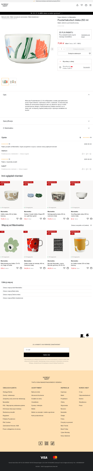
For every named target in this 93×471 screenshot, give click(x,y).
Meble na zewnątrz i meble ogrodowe (42, 412)
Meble (33, 409)
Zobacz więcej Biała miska (11, 291)
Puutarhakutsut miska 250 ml (9, 18)
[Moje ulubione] (82, 5)
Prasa (80, 405)
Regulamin (6, 415)
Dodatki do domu (36, 398)
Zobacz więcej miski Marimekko (12, 287)
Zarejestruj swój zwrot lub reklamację (14, 398)
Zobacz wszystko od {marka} (80, 225)
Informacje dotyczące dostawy (12, 409)
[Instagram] (46, 443)
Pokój (62, 419)
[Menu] (90, 5)
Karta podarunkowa (37, 415)
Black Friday (64, 429)
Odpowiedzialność (84, 395)
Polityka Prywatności (9, 419)
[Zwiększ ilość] (64, 49)
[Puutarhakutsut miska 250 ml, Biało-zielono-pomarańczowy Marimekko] (27, 49)
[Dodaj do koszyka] (21, 219)
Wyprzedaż (64, 405)
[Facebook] (41, 443)
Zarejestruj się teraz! (85, 36)
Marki (62, 395)
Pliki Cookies (7, 422)
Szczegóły (86, 67)
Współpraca (82, 402)
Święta (63, 415)
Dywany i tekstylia (36, 405)
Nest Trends (64, 425)
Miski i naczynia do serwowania (18, 17)
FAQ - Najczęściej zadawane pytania (14, 405)
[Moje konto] (77, 5)
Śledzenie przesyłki (9, 412)
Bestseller (64, 412)
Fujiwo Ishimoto (62, 17)
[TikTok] (52, 443)
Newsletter (6, 402)
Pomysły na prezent (67, 422)
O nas (80, 392)
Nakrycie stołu (5, 17)
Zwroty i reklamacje (9, 395)
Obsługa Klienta (7, 392)
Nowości (63, 409)
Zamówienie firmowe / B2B (11, 425)
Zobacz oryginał (24, 154)
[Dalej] (52, 49)
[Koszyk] (86, 5)
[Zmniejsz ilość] (59, 49)
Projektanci (64, 398)
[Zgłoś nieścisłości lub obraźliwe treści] (90, 153)
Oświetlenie (34, 402)
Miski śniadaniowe (33, 17)
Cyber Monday (65, 432)
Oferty (63, 402)
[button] (61, 26)
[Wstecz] (3, 49)
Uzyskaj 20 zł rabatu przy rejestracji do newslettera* (48, 1)
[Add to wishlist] (17, 219)
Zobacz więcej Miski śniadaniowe (13, 298)
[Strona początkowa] (4, 5)
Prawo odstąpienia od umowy (12, 429)
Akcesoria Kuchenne (37, 395)
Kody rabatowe (65, 436)
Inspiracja (63, 392)
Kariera (81, 398)
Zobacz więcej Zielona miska (11, 294)
